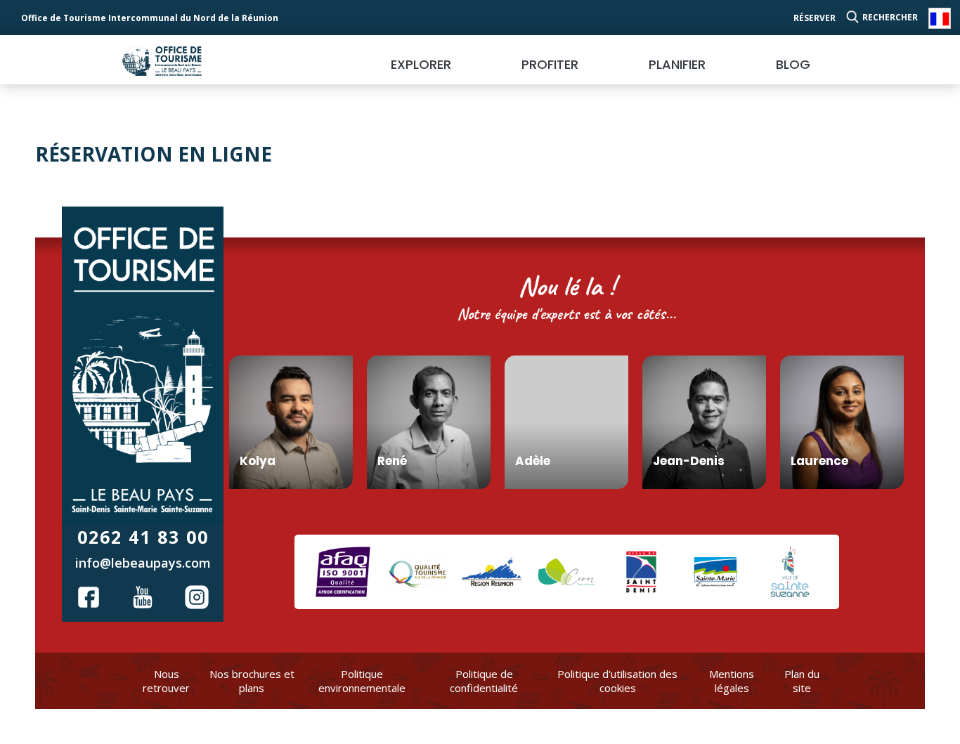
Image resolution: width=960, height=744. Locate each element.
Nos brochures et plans (251, 681)
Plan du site (801, 681)
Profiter (549, 64)
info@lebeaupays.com (143, 562)
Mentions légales (731, 681)
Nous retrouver (166, 681)
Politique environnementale (362, 681)
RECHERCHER (890, 17)
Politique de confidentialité (484, 681)
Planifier (677, 64)
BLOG (793, 64)
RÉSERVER (814, 18)
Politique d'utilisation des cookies (617, 681)
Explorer (421, 64)
